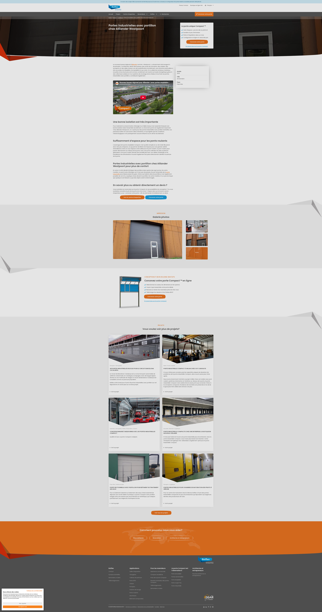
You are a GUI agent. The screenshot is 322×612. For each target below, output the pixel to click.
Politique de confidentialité (34, 590)
